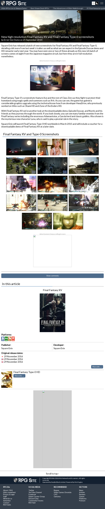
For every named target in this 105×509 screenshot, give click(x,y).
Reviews (82, 494)
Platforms (82, 499)
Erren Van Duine (12, 40)
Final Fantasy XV (52, 290)
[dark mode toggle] (95, 3)
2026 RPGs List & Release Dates (14, 8)
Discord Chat (33, 499)
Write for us (7, 499)
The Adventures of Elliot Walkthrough (68, 8)
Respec (56, 490)
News (81, 490)
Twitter (31, 490)
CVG (55, 494)
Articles (82, 492)
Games (81, 496)
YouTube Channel (35, 492)
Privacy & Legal (8, 494)
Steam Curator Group (37, 496)
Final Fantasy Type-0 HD (26, 372)
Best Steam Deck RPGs (40, 8)
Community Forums (36, 501)
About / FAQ (8, 490)
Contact (6, 503)
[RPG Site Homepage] (14, 3)
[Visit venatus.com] (69, 86)
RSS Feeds (7, 505)
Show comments (52, 276)
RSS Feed (32, 503)
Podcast (82, 501)
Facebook (32, 494)
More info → (97, 367)
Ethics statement (9, 492)
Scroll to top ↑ (52, 473)
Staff (5, 496)
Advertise (6, 501)
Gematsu (57, 496)
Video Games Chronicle (62, 492)
